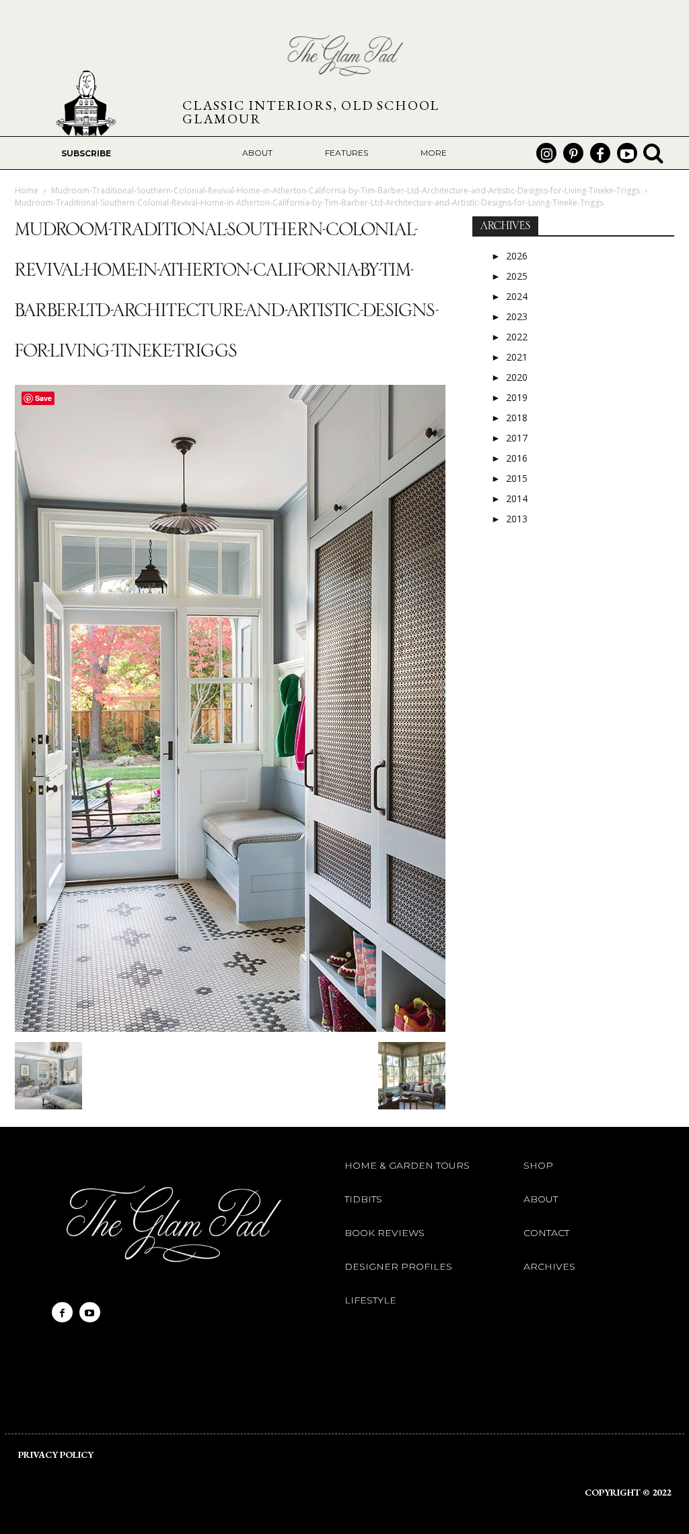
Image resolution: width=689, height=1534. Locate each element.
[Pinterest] (573, 153)
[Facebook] (600, 153)
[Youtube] (627, 153)
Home (26, 190)
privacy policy (56, 1454)
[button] (653, 153)
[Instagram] (546, 153)
